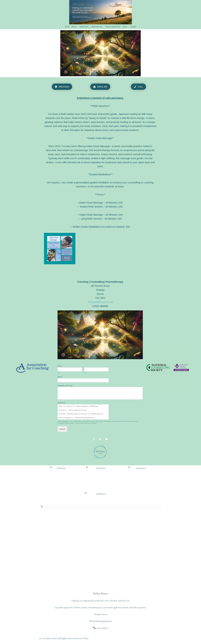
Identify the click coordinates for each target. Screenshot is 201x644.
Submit (62, 429)
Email (60, 377)
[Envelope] (106, 439)
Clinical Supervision (112, 27)
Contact (133, 27)
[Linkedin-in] (100, 439)
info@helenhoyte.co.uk (100, 302)
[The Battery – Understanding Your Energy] (83, 410)
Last (85, 373)
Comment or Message (65, 385)
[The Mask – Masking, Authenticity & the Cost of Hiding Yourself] (83, 414)
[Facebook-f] (93, 439)
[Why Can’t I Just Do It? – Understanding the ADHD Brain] (83, 406)
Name (60, 366)
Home (67, 27)
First (59, 373)
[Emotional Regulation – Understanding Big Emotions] (83, 417)
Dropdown (62, 403)
